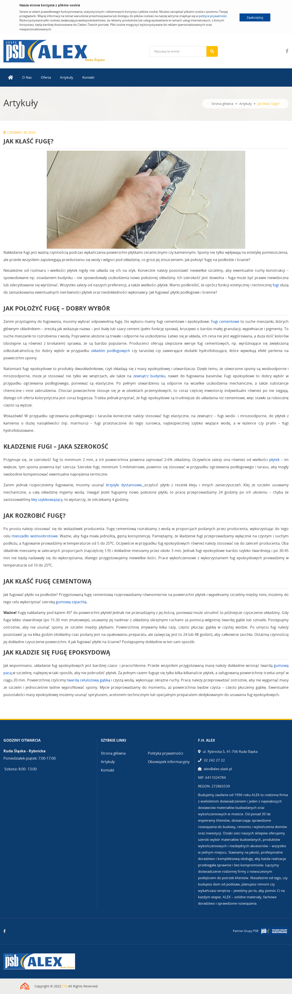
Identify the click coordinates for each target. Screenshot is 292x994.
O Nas (27, 77)
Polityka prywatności (165, 753)
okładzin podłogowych (110, 350)
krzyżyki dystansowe (124, 484)
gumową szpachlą (71, 601)
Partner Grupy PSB (245, 931)
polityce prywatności (213, 16)
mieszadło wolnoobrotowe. (35, 535)
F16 (64, 986)
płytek (274, 459)
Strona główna (222, 103)
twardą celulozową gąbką (88, 680)
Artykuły (66, 77)
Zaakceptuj (255, 17)
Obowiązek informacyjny (169, 761)
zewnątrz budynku (149, 375)
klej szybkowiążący (47, 499)
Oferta (46, 77)
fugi (276, 284)
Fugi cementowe (225, 321)
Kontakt (88, 77)
